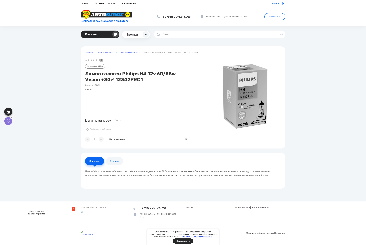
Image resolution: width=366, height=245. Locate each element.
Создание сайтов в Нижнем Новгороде (265, 233)
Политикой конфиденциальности (197, 236)
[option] (244, 95)
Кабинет (276, 3)
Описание (94, 161)
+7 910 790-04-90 (177, 17)
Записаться (274, 16)
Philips (88, 89)
